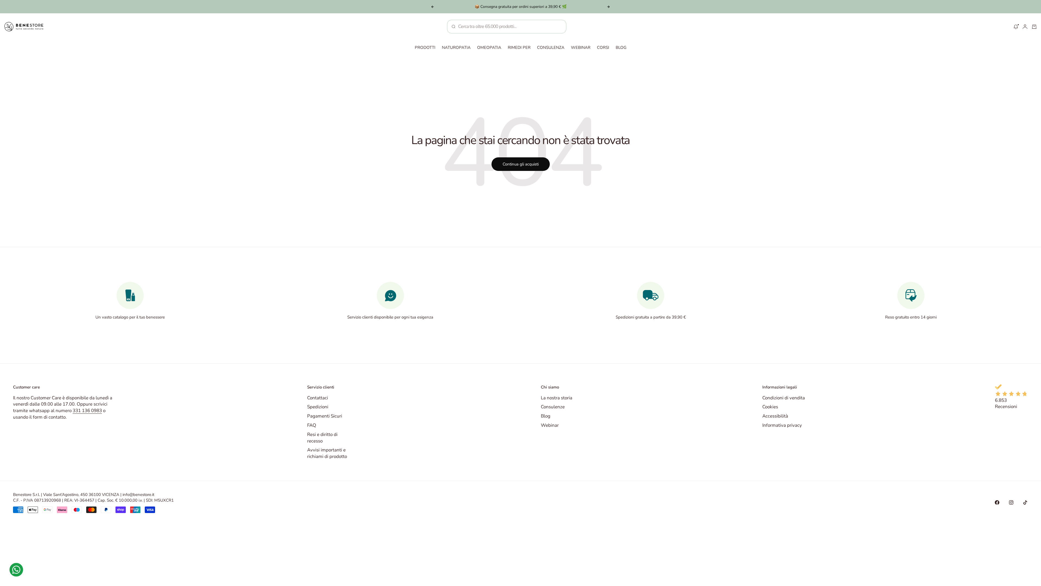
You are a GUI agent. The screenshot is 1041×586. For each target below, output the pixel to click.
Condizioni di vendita (783, 398)
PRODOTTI (425, 47)
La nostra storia (556, 398)
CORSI (603, 47)
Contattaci (317, 398)
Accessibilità (775, 416)
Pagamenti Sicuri (324, 416)
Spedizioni (317, 407)
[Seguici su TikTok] (1025, 502)
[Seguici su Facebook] (997, 502)
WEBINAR (580, 47)
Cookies (770, 407)
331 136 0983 (87, 410)
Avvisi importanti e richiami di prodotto (327, 453)
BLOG (621, 47)
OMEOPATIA (489, 47)
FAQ (311, 425)
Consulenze (553, 407)
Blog (545, 416)
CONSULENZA (550, 47)
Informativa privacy (782, 425)
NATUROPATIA (456, 47)
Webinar (550, 425)
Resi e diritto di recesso (322, 437)
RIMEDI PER (519, 47)
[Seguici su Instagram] (1011, 502)
